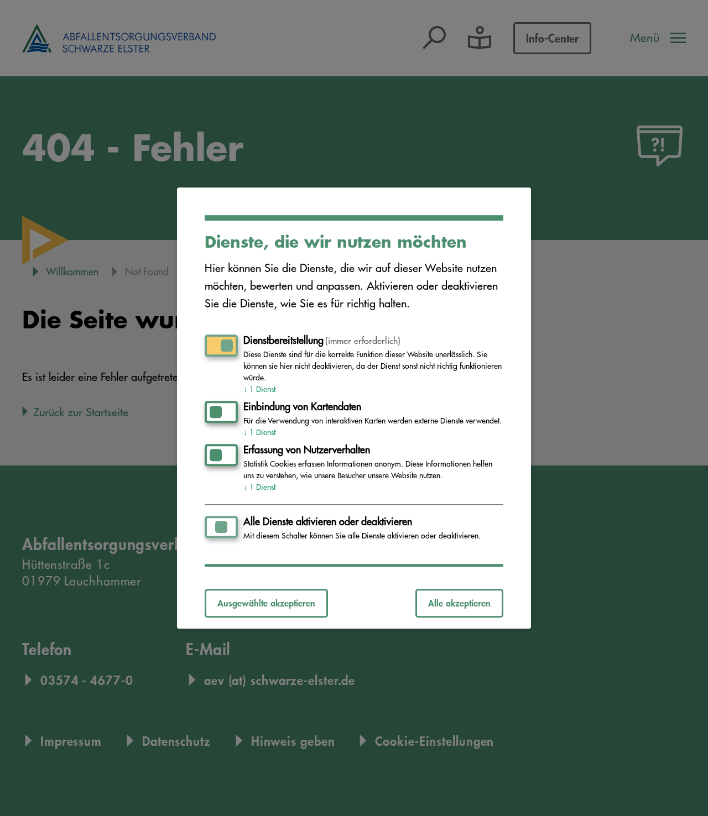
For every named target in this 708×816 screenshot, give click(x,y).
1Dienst (259, 389)
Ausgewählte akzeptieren (266, 603)
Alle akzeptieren (459, 603)
